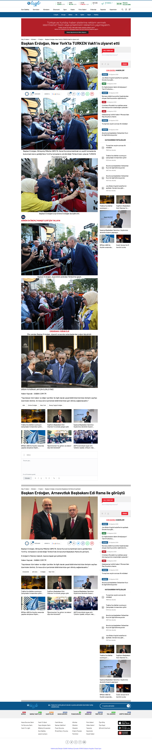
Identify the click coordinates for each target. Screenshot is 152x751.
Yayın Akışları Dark (44, 725)
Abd (24, 405)
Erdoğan (43, 572)
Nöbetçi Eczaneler (44, 728)
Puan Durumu (76, 713)
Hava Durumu (62, 713)
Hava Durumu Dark (27, 722)
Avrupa (63, 14)
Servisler (36, 9)
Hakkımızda (54, 748)
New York (43, 405)
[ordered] (46, 478)
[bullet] (49, 478)
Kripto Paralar (125, 713)
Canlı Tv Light (25, 728)
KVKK (81, 748)
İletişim (61, 748)
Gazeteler (113, 9)
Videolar (93, 9)
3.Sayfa (56, 14)
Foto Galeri (82, 9)
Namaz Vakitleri (36, 713)
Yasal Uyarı (98, 748)
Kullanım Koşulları (89, 748)
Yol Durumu (111, 713)
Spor (65, 9)
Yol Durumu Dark (26, 725)
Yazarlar (103, 9)
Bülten (70, 14)
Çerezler (76, 748)
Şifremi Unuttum (104, 728)
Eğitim (82, 14)
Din (76, 14)
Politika (96, 14)
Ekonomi (56, 9)
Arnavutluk (26, 572)
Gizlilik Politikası (68, 748)
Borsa (23, 713)
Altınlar (74, 722)
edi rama (34, 572)
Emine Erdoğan (32, 405)
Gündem (46, 9)
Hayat (89, 14)
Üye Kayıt (102, 725)
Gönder (27, 478)
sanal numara (42, 734)
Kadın (73, 9)
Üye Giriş (102, 722)
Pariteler (99, 713)
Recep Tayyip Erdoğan (55, 405)
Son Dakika (25, 9)
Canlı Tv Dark (42, 722)
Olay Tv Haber (25, 39)
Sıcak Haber (90, 734)
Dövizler (75, 725)
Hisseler (88, 713)
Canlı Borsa (59, 722)
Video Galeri (90, 725)
